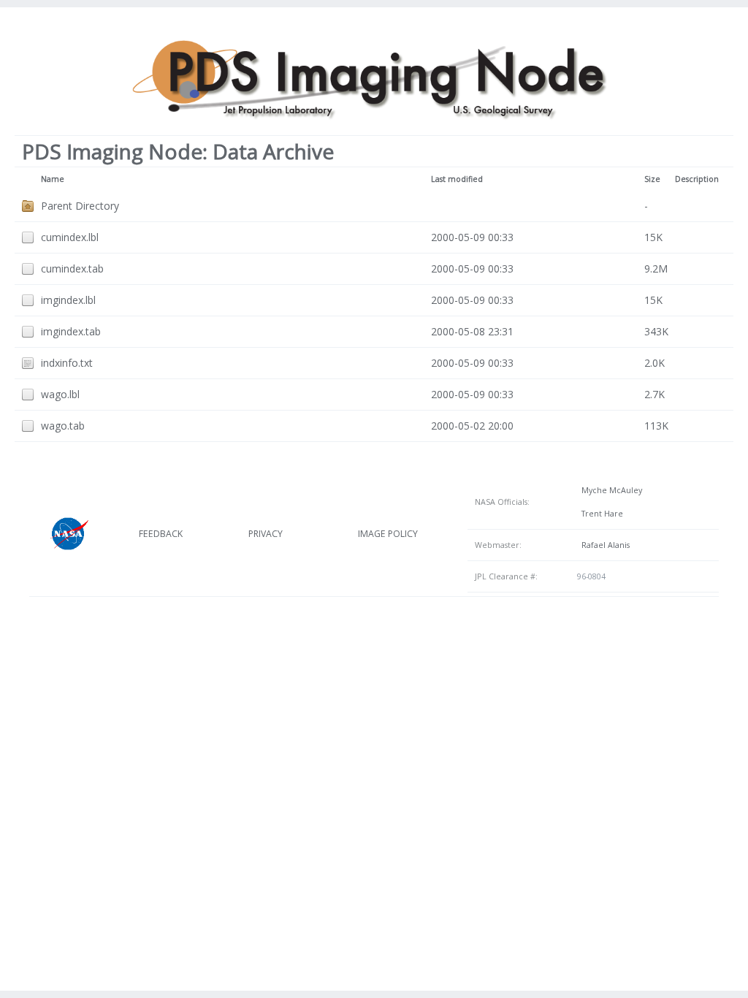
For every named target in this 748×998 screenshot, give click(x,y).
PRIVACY (265, 533)
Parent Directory (80, 206)
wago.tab (63, 426)
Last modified (457, 179)
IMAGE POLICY (388, 533)
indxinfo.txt (67, 363)
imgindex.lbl (68, 300)
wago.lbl (60, 394)
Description (697, 179)
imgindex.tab (71, 331)
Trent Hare (600, 513)
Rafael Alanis (603, 545)
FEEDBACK (161, 533)
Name (52, 179)
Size (652, 179)
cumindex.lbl (70, 237)
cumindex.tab (72, 268)
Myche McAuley (609, 490)
